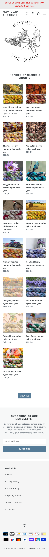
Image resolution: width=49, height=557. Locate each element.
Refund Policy (12, 488)
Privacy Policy (12, 481)
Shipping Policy (13, 495)
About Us (10, 509)
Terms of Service (13, 502)
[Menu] (44, 13)
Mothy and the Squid (11, 13)
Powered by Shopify (37, 548)
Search (8, 474)
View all (24, 396)
